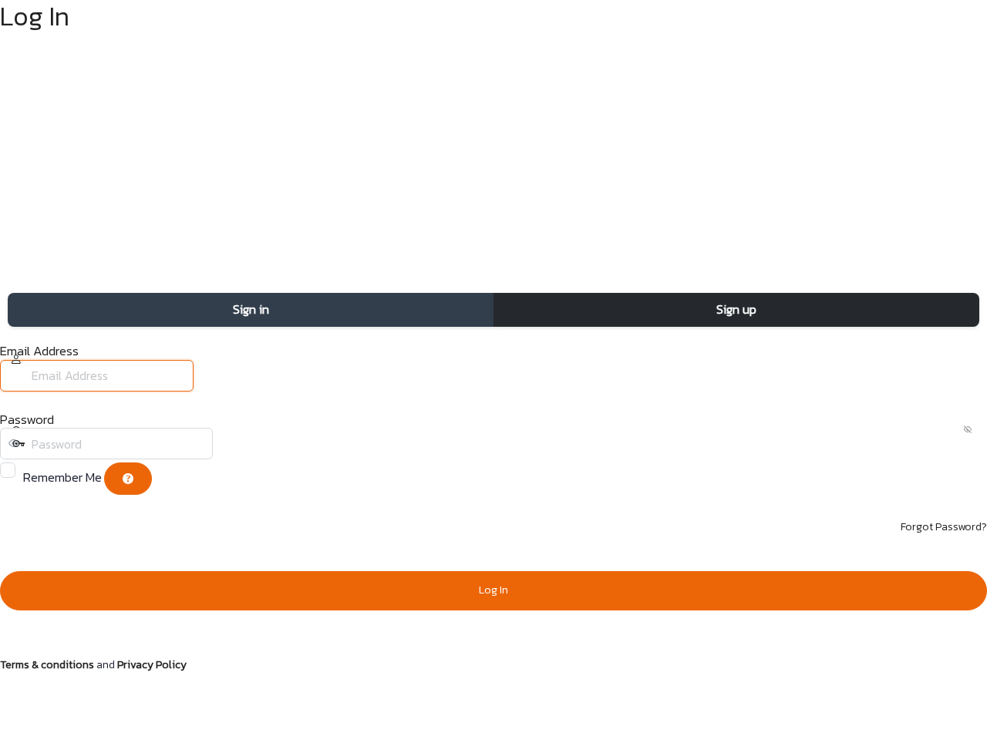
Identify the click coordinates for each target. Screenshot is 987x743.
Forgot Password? (944, 527)
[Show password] (227, 443)
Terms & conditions (47, 665)
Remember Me (62, 477)
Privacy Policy (152, 665)
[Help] (128, 478)
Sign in (251, 309)
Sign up (736, 309)
